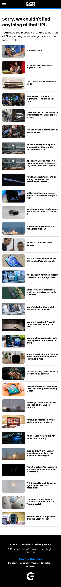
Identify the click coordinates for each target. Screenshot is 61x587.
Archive (25, 544)
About (13, 544)
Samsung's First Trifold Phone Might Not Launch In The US (41, 421)
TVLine (34, 563)
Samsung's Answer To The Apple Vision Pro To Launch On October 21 (42, 211)
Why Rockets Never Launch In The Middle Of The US (41, 227)
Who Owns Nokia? (35, 50)
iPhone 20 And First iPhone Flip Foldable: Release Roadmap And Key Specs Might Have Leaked (42, 163)
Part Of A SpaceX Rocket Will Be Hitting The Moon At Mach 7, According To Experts (41, 179)
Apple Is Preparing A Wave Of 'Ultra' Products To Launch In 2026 (41, 324)
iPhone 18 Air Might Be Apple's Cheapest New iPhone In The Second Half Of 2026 (41, 147)
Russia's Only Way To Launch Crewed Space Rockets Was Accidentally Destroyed (40, 453)
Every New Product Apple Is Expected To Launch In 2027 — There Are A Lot (40, 501)
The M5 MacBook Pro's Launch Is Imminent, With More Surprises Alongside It (42, 469)
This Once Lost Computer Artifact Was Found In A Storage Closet (42, 276)
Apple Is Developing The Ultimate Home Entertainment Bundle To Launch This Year (42, 356)
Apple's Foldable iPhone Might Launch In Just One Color (41, 308)
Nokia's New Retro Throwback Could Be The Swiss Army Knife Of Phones (41, 292)
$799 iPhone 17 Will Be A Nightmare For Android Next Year (40, 98)
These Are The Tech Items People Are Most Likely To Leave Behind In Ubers (42, 114)
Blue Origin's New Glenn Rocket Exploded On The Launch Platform (41, 405)
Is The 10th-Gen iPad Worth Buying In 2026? (39, 66)
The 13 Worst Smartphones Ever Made (41, 82)
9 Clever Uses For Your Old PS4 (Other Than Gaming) (41, 437)
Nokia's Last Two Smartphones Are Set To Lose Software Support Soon (42, 195)
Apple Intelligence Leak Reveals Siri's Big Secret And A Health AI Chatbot (42, 340)
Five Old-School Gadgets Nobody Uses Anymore (42, 131)
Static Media (21, 549)
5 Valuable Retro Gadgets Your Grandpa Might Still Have (41, 518)
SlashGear (30, 566)
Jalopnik (24, 563)
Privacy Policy (43, 544)
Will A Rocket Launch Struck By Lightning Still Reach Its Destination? (41, 485)
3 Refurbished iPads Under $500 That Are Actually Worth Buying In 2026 (42, 389)
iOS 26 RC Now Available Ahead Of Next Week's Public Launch (41, 260)
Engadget (12, 563)
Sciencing (45, 563)
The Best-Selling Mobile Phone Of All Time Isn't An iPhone (42, 373)
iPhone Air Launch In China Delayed (39, 244)
